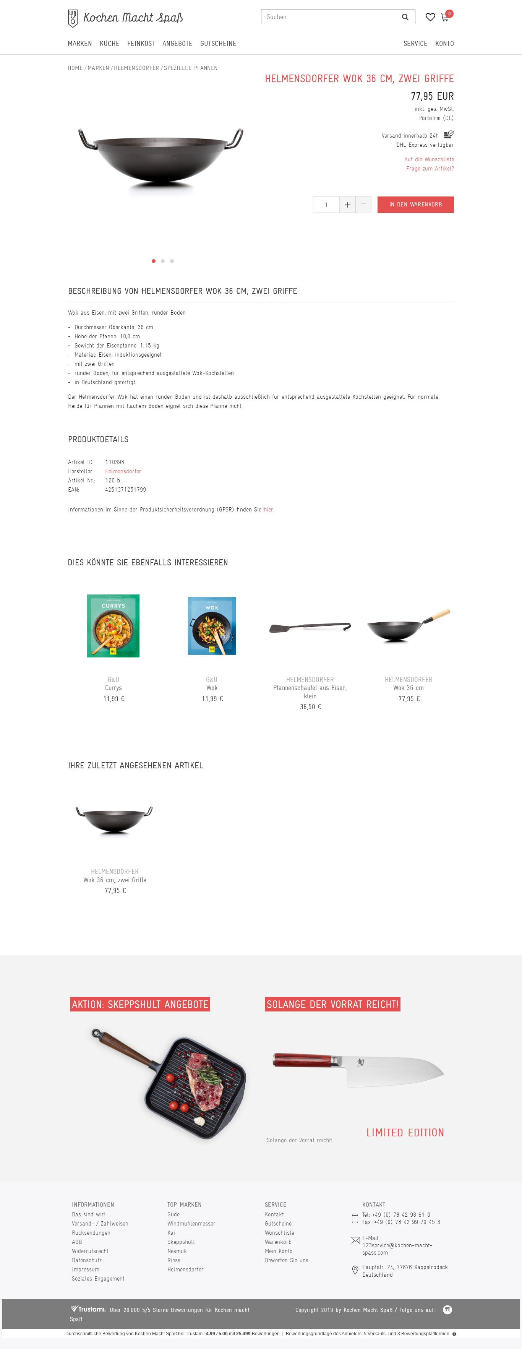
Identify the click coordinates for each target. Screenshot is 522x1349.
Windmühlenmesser (191, 1223)
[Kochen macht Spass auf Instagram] (447, 1311)
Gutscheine (218, 43)
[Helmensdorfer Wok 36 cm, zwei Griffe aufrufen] (115, 817)
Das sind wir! (88, 1214)
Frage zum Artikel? (430, 168)
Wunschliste (279, 1232)
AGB (77, 1241)
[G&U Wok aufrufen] (212, 625)
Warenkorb (278, 1241)
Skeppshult (181, 1241)
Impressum (85, 1269)
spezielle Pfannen (190, 67)
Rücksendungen (91, 1232)
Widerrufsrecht (90, 1251)
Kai (171, 1232)
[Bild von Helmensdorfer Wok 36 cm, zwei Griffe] (162, 152)
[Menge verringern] (364, 204)
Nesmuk (177, 1251)
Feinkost (141, 43)
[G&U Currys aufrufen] (113, 625)
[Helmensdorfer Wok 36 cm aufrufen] (409, 625)
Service (416, 43)
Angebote (177, 43)
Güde (173, 1214)
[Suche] (405, 17)
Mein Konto (279, 1251)
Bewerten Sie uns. (287, 1260)
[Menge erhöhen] (348, 204)
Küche (110, 43)
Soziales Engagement (98, 1278)
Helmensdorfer (136, 67)
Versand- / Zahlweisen (100, 1223)
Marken (80, 43)
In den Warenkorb (415, 204)
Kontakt (274, 1214)
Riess (173, 1260)
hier (268, 509)
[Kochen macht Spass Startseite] (75, 67)
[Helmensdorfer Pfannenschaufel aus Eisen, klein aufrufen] (310, 625)
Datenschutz (87, 1260)
